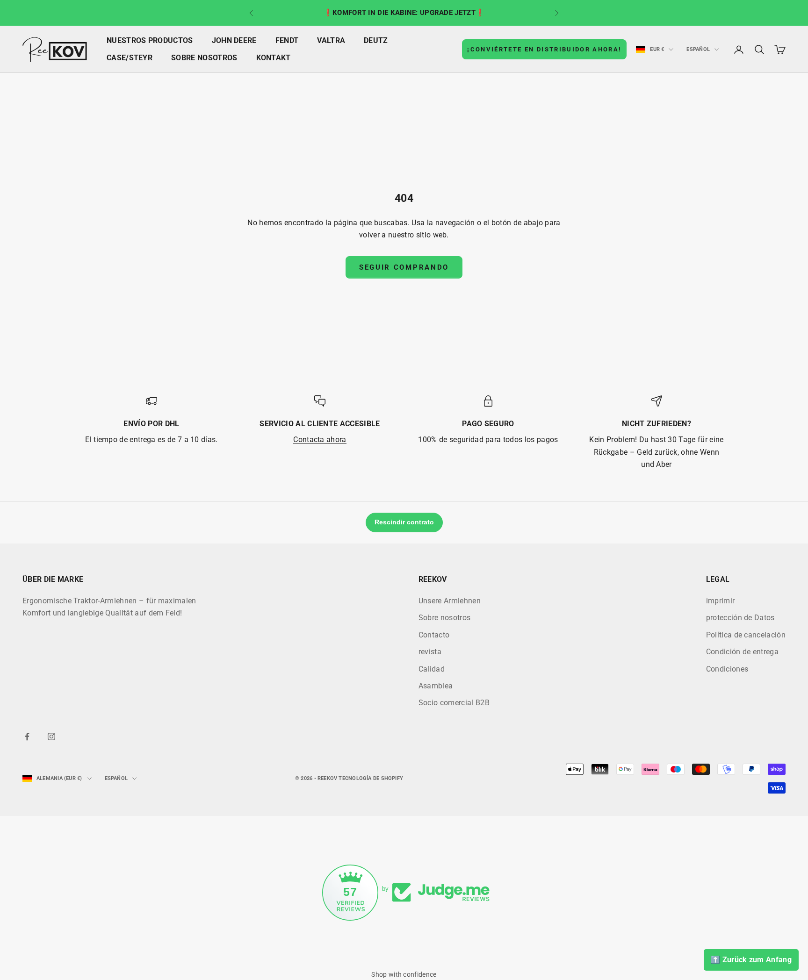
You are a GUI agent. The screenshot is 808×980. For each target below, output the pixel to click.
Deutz (376, 40)
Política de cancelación (746, 634)
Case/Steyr (129, 58)
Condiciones (727, 669)
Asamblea (435, 685)
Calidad (431, 669)
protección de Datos (740, 617)
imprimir (720, 600)
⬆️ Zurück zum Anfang (751, 959)
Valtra (331, 40)
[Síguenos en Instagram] (51, 736)
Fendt (287, 40)
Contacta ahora (319, 439)
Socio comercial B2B (454, 702)
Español (698, 49)
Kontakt (273, 58)
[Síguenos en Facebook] (27, 736)
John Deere (234, 40)
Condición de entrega (742, 651)
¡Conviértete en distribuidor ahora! (544, 49)
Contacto (434, 634)
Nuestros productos (150, 40)
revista (429, 651)
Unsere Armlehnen (449, 600)
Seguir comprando (404, 267)
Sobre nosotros (204, 58)
